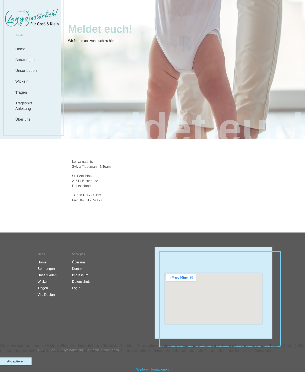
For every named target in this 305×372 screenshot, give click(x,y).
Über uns (22, 119)
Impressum (80, 275)
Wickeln (21, 81)
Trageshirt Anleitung (23, 106)
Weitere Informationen (152, 369)
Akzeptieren (15, 361)
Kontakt (77, 268)
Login (76, 288)
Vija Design (46, 294)
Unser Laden (26, 71)
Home (20, 49)
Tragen (21, 92)
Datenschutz (81, 281)
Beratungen (25, 60)
